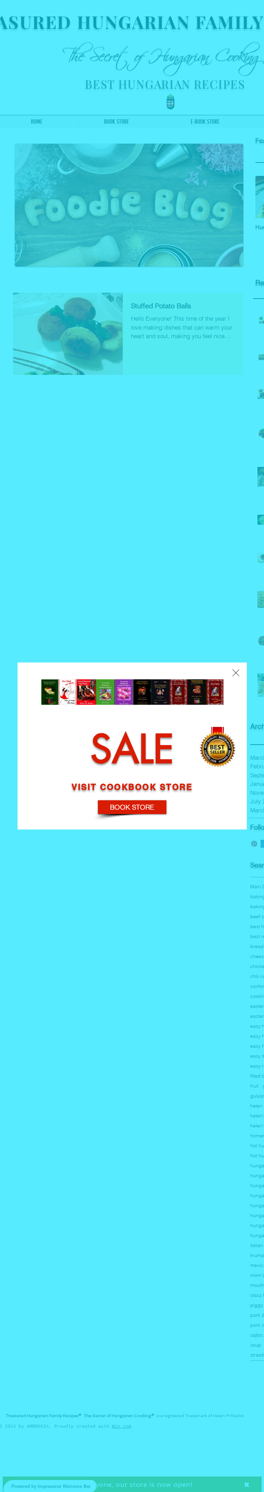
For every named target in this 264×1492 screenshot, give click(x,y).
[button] (235, 672)
